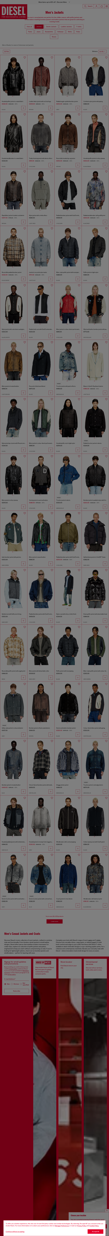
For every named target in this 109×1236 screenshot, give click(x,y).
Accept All (95, 1231)
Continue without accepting (15, 1231)
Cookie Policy (94, 1226)
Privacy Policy (81, 1226)
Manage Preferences (62, 1226)
